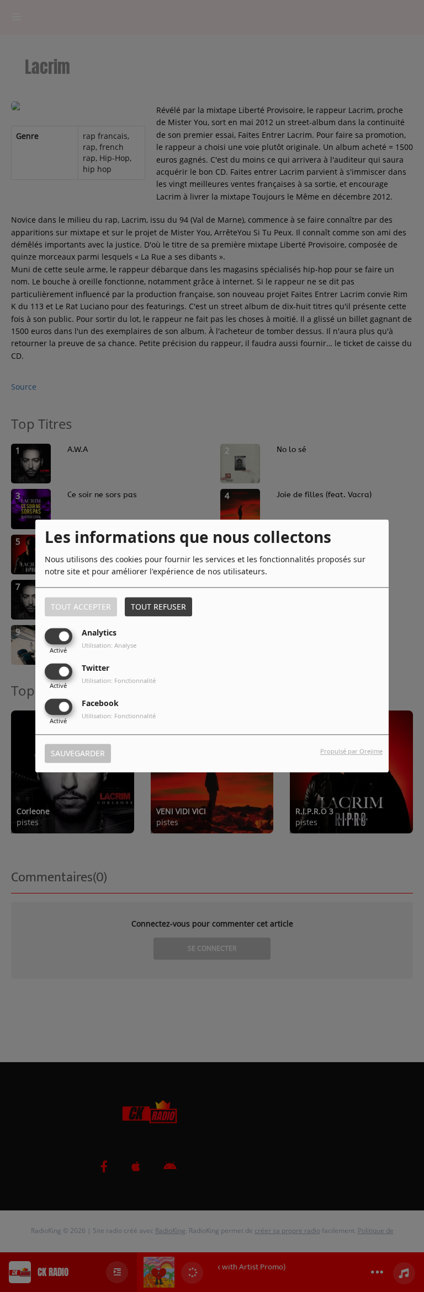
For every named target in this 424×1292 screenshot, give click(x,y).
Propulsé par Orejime (351, 751)
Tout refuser (158, 606)
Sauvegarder (78, 754)
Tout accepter (81, 606)
